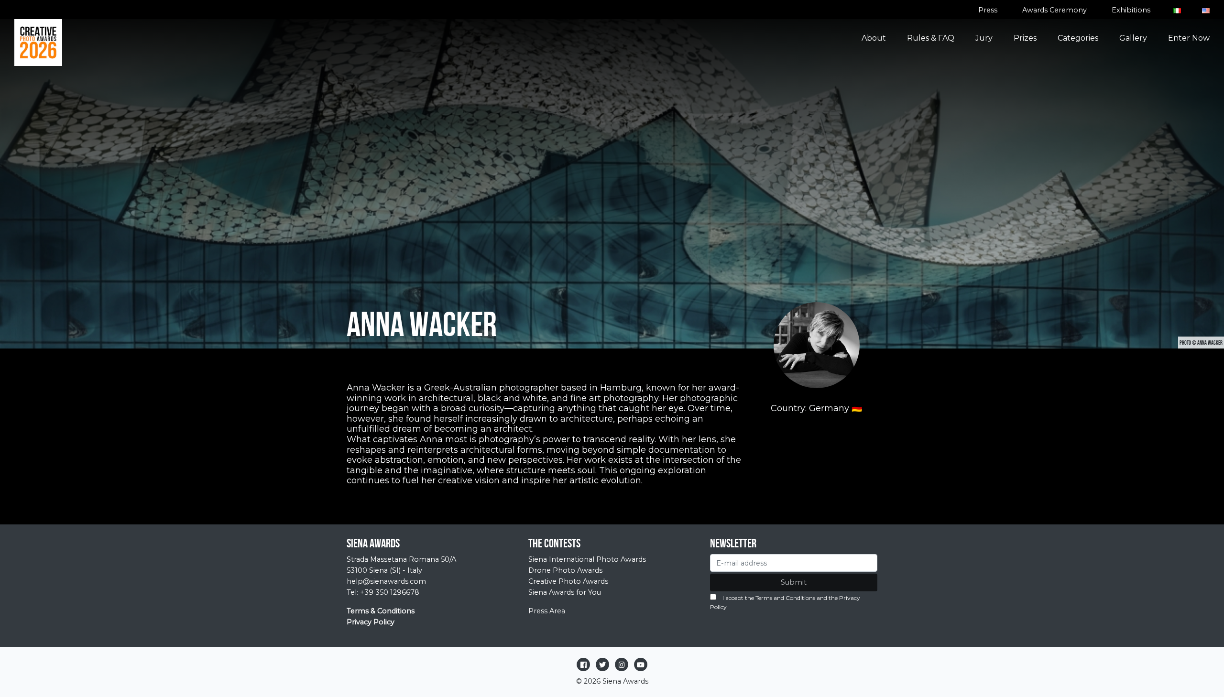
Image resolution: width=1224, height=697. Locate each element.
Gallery (1133, 38)
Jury (984, 38)
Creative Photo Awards (568, 581)
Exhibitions (1131, 10)
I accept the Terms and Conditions (768, 597)
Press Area (546, 611)
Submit (794, 582)
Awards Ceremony (1054, 10)
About (874, 38)
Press (987, 10)
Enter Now (1189, 38)
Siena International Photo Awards (587, 559)
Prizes (1025, 38)
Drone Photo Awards (565, 570)
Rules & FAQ (930, 38)
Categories (1078, 38)
